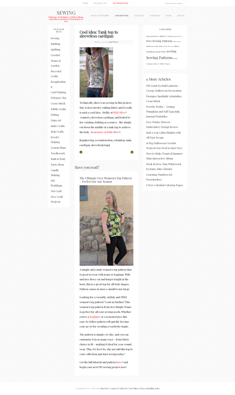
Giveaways (139, 15)
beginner (95, 316)
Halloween (150, 46)
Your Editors (134, 388)
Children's (162, 36)
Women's (167, 64)
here (119, 362)
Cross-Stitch (58, 103)
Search (180, 15)
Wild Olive (119, 112)
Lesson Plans (58, 147)
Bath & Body (58, 159)
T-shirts (161, 64)
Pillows (176, 46)
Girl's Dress (177, 41)
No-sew (170, 46)
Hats (156, 46)
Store (168, 15)
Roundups (155, 15)
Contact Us (114, 388)
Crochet (55, 55)
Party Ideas (57, 164)
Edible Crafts (58, 109)
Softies (156, 64)
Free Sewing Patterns (159, 41)
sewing (171, 51)
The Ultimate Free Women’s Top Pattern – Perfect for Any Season (106, 180)
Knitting (55, 43)
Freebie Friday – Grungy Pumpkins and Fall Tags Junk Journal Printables (163, 111)
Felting (55, 114)
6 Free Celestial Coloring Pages (164, 185)
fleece (180, 36)
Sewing (66, 12)
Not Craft (56, 191)
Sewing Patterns (159, 57)
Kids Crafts (57, 131)
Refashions (150, 51)
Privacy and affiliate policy (150, 388)
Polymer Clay (59, 97)
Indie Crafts (58, 126)
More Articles (160, 79)
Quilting (55, 49)
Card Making (58, 92)
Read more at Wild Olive (105, 132)
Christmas (170, 36)
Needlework (58, 153)
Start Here (105, 388)
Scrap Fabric (161, 51)
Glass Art (56, 120)
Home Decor (163, 46)
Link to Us (124, 388)
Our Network (121, 15)
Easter (176, 36)
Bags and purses (152, 36)
